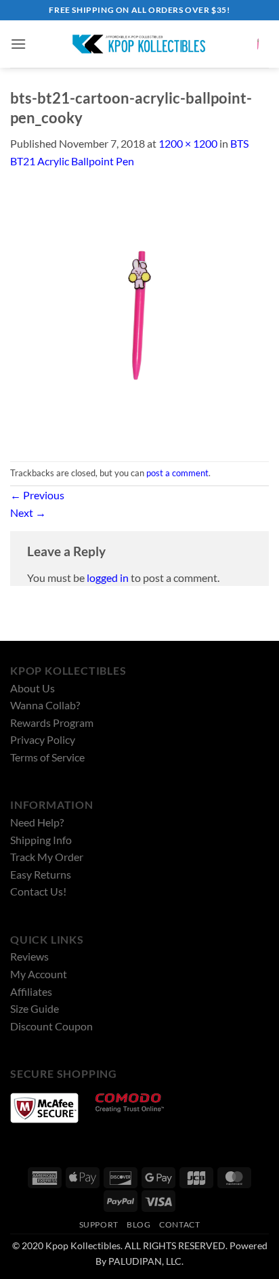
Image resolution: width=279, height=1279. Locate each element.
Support (99, 1224)
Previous (37, 494)
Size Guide (34, 1008)
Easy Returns (40, 874)
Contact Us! (38, 891)
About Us (32, 688)
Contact (179, 1224)
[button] (18, 43)
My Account (38, 973)
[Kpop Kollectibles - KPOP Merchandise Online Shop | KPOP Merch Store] (139, 44)
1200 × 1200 (187, 143)
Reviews (29, 956)
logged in (108, 577)
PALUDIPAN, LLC (144, 1261)
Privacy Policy (42, 739)
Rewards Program (51, 722)
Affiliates (31, 991)
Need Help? (37, 822)
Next (28, 512)
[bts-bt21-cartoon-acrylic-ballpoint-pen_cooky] (139, 314)
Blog (138, 1224)
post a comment (177, 472)
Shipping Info (41, 839)
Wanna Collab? (45, 704)
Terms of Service (47, 757)
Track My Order (46, 856)
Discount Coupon (51, 1026)
